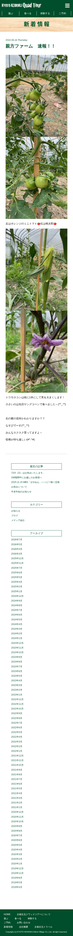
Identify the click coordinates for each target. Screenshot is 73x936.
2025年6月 (16, 572)
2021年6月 (16, 784)
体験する (45, 13)
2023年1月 (16, 694)
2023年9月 (16, 657)
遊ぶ (10, 13)
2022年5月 (16, 732)
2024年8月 (16, 605)
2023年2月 (16, 690)
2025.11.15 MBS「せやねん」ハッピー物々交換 (35, 482)
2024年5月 (16, 619)
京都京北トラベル (43, 927)
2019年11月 (17, 873)
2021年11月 (17, 760)
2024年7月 (16, 610)
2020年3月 (16, 854)
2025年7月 (16, 568)
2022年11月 (17, 704)
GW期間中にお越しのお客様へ (26, 477)
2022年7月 (16, 723)
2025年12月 (17, 558)
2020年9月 (16, 826)
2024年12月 (17, 596)
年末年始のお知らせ (21, 491)
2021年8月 (16, 774)
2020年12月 (17, 812)
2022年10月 (17, 708)
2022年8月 (16, 718)
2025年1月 (16, 591)
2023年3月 (16, 685)
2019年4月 (16, 887)
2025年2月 (16, 586)
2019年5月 (16, 882)
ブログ (14, 515)
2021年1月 (16, 807)
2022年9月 (16, 713)
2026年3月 (16, 553)
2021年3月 (16, 798)
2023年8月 (16, 661)
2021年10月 (17, 765)
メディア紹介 (18, 520)
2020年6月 (16, 840)
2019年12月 (17, 868)
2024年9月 (16, 600)
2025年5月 (16, 577)
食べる (27, 13)
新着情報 (8, 927)
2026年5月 (16, 544)
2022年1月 (16, 751)
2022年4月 (16, 737)
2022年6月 (16, 727)
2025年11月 (17, 563)
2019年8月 (16, 878)
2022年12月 (17, 699)
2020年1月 (16, 863)
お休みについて (19, 487)
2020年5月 (16, 845)
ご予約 (62, 13)
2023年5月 (16, 676)
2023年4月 (16, 680)
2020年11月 (17, 817)
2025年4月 (16, 582)
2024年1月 (16, 638)
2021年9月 (16, 770)
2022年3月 (16, 741)
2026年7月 (16, 539)
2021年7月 (16, 779)
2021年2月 (16, 802)
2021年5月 (16, 788)
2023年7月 (16, 666)
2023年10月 (17, 652)
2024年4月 (16, 624)
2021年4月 (16, 793)
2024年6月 (16, 614)
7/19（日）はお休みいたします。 (28, 473)
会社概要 (23, 927)
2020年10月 (17, 821)
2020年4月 (16, 849)
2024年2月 (16, 633)
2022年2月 (16, 746)
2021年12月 (17, 755)
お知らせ (15, 511)
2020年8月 (16, 831)
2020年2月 (16, 859)
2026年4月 (16, 549)
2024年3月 (16, 629)
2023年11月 (17, 647)
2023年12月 (17, 643)
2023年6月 (16, 671)
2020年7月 (16, 835)
